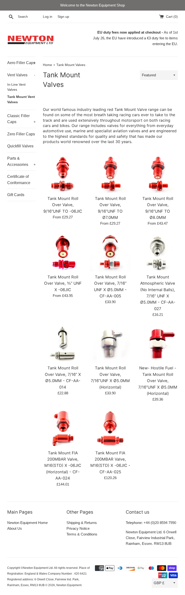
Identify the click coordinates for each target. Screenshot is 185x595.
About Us (14, 528)
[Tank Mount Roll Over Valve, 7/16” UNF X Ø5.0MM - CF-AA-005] (110, 252)
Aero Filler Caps (21, 63)
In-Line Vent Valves (16, 87)
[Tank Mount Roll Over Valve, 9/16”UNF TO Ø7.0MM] (110, 174)
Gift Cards (15, 195)
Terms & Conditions (81, 534)
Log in (47, 16)
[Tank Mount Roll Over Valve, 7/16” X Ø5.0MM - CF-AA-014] (63, 343)
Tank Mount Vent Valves (21, 99)
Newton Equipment (68, 585)
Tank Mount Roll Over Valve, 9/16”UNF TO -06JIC (62, 205)
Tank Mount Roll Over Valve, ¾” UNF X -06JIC (63, 283)
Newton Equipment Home (27, 523)
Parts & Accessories (21, 161)
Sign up (63, 16)
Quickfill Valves (20, 146)
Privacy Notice (78, 528)
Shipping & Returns (81, 523)
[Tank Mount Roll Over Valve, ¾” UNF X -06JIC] (63, 252)
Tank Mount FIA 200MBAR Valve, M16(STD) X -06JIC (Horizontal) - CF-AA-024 (62, 466)
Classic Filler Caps (21, 119)
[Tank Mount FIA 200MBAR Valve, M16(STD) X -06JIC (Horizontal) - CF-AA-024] (63, 428)
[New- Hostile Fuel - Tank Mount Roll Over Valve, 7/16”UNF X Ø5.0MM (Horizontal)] (158, 343)
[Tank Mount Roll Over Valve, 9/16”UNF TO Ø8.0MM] (158, 174)
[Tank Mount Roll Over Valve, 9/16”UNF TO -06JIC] (63, 174)
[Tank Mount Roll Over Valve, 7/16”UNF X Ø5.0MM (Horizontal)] (110, 343)
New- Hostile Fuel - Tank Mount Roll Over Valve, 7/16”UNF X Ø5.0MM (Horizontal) (157, 381)
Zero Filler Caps (21, 134)
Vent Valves (21, 75)
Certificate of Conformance (18, 179)
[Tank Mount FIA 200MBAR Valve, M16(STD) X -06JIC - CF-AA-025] (110, 428)
